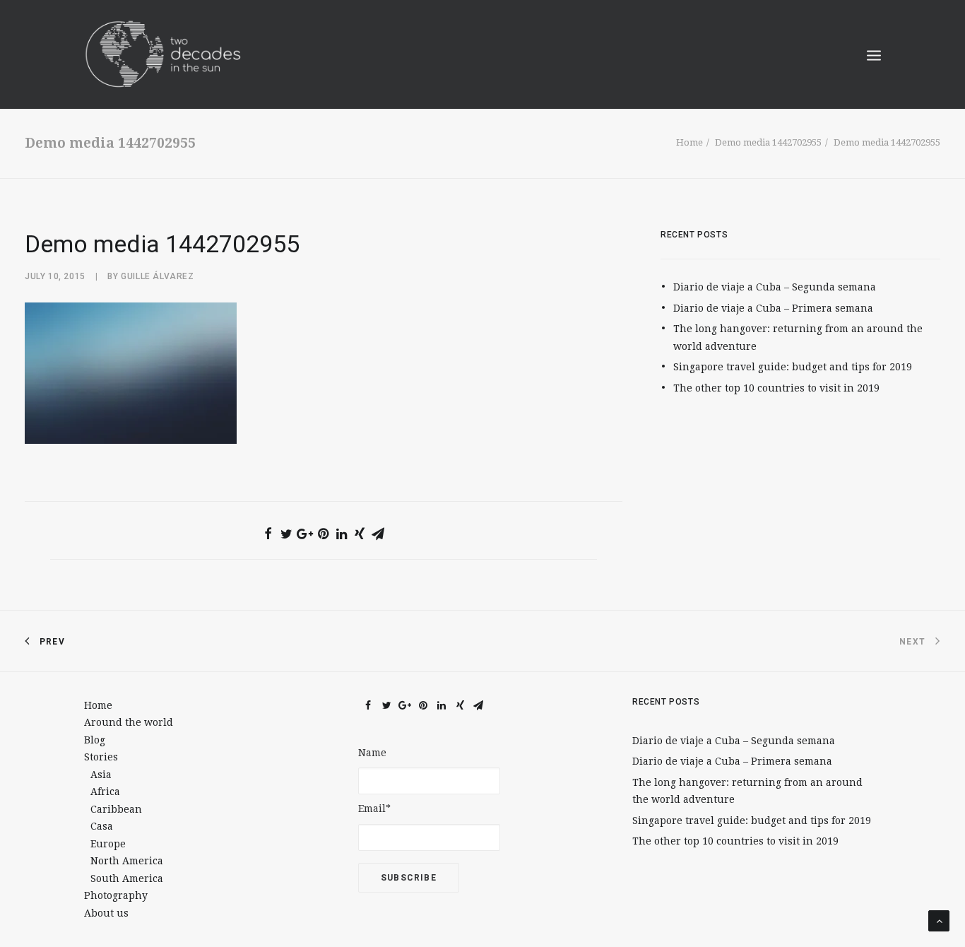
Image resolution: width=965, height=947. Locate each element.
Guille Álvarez (157, 276)
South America (126, 878)
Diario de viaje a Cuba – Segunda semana (774, 287)
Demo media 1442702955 (768, 142)
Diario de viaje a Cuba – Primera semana (773, 308)
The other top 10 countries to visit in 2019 (776, 388)
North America (126, 860)
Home (689, 142)
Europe (108, 843)
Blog (94, 740)
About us (106, 913)
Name (372, 752)
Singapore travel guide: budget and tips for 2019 (792, 366)
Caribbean (116, 809)
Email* (374, 808)
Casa (101, 826)
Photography (116, 895)
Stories (101, 757)
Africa (105, 791)
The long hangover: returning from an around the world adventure (798, 337)
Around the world (128, 722)
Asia (101, 774)
